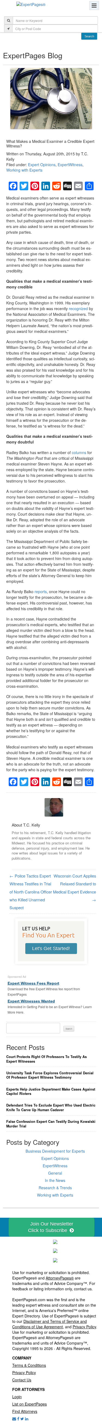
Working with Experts (24, 170)
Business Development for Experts (55, 1151)
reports (41, 591)
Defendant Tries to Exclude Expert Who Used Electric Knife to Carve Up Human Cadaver (50, 1107)
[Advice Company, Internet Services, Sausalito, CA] (55, 1259)
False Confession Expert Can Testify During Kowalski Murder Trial (50, 1123)
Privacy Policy (84, 1326)
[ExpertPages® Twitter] (22, 1418)
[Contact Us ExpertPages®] (14, 1418)
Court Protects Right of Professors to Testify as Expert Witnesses (46, 1059)
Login (17, 1396)
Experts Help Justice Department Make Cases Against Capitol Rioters (50, 1091)
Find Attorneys (24, 1411)
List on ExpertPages (29, 1404)
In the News (55, 1180)
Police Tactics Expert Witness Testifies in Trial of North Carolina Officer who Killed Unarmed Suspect (31, 892)
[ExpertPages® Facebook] (18, 1418)
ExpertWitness (70, 164)
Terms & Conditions (29, 1365)
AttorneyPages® (60, 1278)
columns (79, 452)
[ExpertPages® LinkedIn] (26, 1418)
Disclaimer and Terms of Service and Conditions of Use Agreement (49, 1324)
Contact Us (21, 1380)
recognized (78, 308)
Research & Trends (55, 1187)
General (55, 1173)
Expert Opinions (41, 164)
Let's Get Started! (51, 948)
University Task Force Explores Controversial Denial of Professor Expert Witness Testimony (50, 1075)
